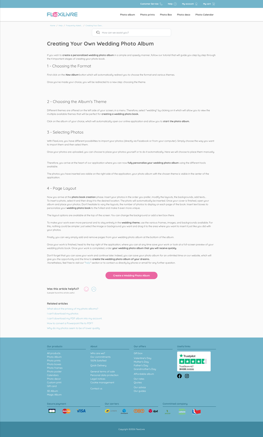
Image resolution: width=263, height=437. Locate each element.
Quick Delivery (98, 365)
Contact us (96, 388)
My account (188, 3)
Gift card (52, 386)
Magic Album (54, 394)
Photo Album (54, 356)
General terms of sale (102, 371)
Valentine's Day (142, 358)
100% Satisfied (98, 360)
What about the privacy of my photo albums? (72, 308)
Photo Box (166, 14)
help (87, 262)
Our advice (140, 387)
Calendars (53, 375)
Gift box (138, 353)
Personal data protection (104, 375)
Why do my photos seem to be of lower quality (73, 328)
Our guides (140, 390)
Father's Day (141, 365)
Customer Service (149, 3)
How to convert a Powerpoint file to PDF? (70, 323)
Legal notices (97, 378)
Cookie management (102, 382)
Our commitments (100, 356)
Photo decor (54, 378)
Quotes (138, 382)
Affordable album (144, 373)
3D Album (52, 390)
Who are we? (97, 353)
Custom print (54, 382)
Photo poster (54, 371)
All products (53, 353)
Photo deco (183, 14)
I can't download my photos (62, 313)
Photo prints (147, 14)
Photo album (127, 14)
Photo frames (55, 367)
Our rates (139, 378)
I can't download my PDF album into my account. (74, 318)
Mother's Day (141, 361)
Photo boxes (54, 364)
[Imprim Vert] (168, 412)
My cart (207, 3)
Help (170, 3)
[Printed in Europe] (182, 411)
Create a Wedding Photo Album (131, 275)
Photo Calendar (204, 14)
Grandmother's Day (145, 369)
